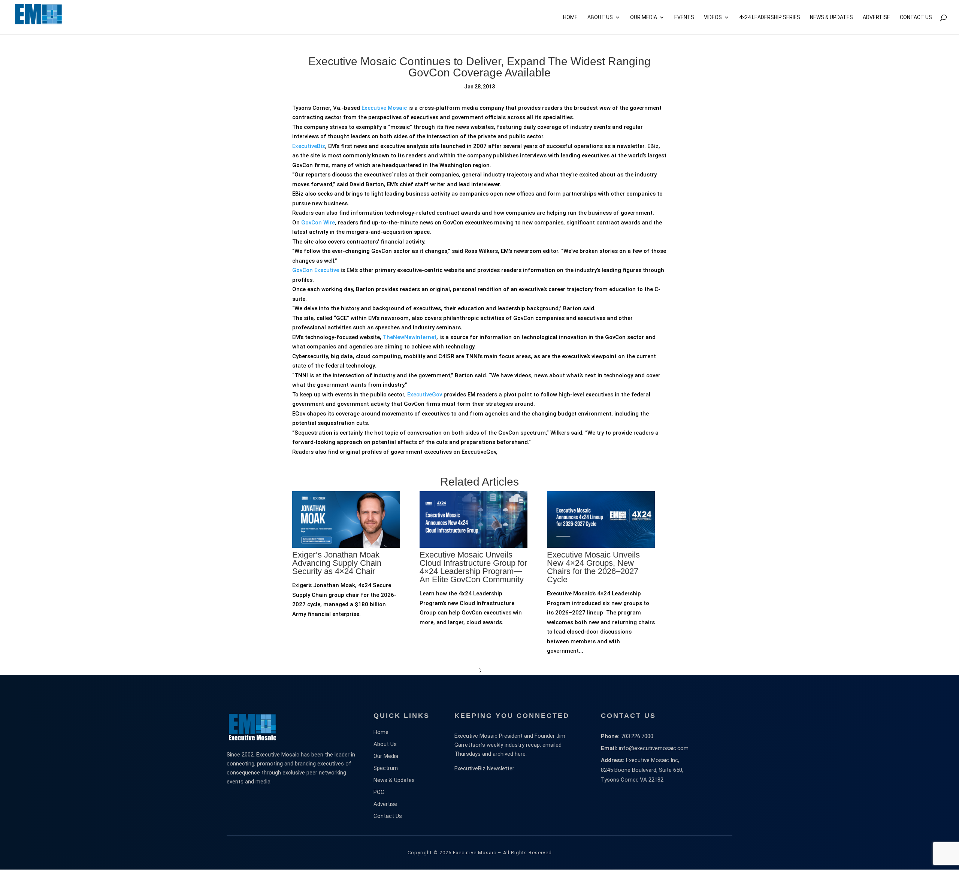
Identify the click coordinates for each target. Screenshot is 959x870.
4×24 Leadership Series (769, 17)
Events (684, 17)
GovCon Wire (318, 222)
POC (378, 792)
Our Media (643, 17)
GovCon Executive (315, 270)
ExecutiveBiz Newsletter (484, 768)
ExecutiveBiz (308, 146)
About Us (600, 17)
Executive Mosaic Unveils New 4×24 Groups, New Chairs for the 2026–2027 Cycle (593, 567)
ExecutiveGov (424, 394)
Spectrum (385, 768)
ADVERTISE (876, 17)
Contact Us (916, 17)
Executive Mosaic (384, 108)
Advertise (385, 804)
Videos (713, 17)
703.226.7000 (637, 736)
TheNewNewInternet (409, 337)
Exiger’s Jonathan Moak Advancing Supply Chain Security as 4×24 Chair (336, 563)
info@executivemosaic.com (654, 748)
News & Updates (831, 17)
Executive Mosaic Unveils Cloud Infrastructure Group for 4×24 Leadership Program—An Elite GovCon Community (473, 567)
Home (570, 17)
